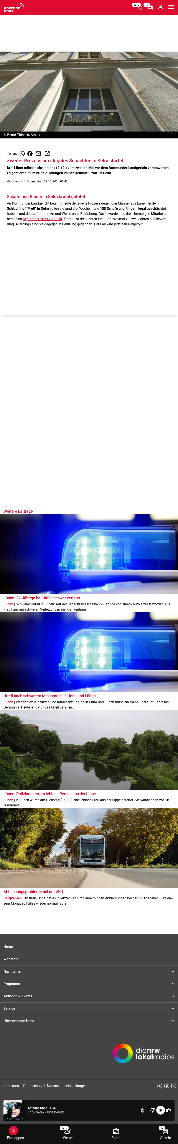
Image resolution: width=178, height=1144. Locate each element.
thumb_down (152, 1110)
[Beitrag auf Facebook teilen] (30, 153)
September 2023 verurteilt (42, 219)
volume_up (142, 1110)
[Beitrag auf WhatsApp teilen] (22, 153)
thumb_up (168, 1110)
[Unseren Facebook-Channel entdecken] (166, 1086)
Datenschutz (33, 1086)
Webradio (10, 959)
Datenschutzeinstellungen (67, 1086)
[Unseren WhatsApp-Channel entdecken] (159, 1086)
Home (8, 947)
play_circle (160, 1110)
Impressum (10, 1086)
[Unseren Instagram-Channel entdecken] (173, 1086)
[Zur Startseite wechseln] (13, 8)
